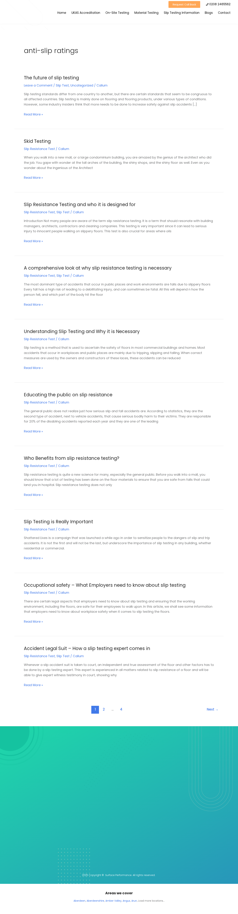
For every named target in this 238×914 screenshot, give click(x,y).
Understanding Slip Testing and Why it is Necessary (82, 331)
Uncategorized (81, 85)
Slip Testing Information (181, 13)
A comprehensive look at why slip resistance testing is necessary (98, 268)
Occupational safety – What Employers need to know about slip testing (105, 585)
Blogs (209, 13)
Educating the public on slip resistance (68, 395)
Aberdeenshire (95, 900)
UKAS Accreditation (85, 13)
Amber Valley (113, 900)
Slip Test (62, 85)
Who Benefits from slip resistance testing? (71, 458)
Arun (134, 900)
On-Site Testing (117, 13)
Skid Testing (37, 141)
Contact (224, 13)
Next (212, 709)
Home (61, 13)
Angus (126, 900)
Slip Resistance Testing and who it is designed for (80, 204)
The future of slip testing (51, 78)
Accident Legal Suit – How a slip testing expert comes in (87, 648)
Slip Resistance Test (39, 149)
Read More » (33, 114)
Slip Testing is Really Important (58, 522)
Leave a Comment (38, 85)
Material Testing (146, 13)
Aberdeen (79, 900)
